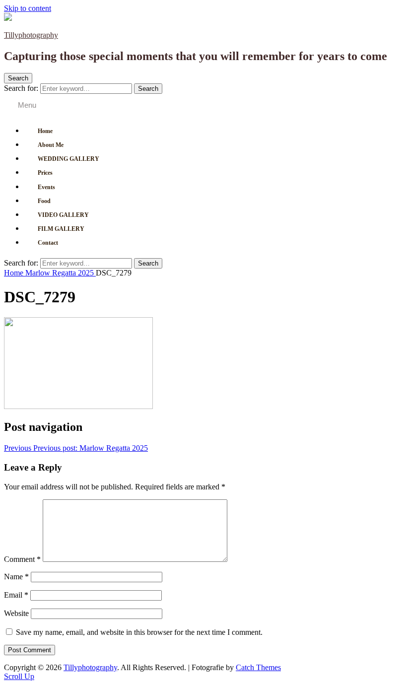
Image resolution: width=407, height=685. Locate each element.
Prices (45, 172)
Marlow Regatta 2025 (60, 273)
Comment (22, 559)
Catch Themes (258, 667)
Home (45, 131)
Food (44, 201)
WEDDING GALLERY (68, 158)
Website (16, 613)
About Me (51, 144)
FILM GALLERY (61, 228)
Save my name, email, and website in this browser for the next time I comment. (139, 632)
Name (16, 576)
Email (16, 595)
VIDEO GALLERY (63, 214)
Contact (48, 242)
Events (46, 187)
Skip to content (27, 8)
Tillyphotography (31, 35)
